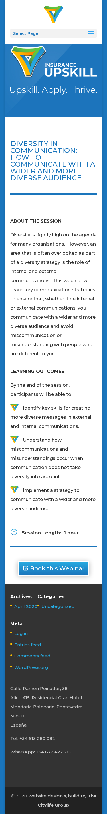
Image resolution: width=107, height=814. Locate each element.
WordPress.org (31, 667)
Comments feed (32, 656)
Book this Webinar (57, 568)
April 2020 (25, 606)
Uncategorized (58, 606)
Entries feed (27, 644)
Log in (21, 633)
